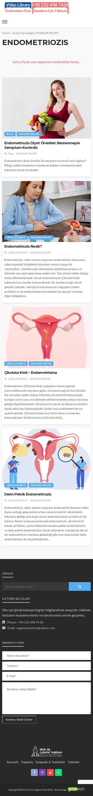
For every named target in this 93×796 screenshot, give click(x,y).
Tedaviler (74, 762)
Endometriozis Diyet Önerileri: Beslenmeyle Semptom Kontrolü (42, 145)
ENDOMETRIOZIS (29, 134)
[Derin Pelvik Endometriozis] (46, 459)
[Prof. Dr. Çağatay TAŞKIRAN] (46, 751)
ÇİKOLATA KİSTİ (16, 237)
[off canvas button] (4, 21)
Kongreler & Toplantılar (50, 762)
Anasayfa (12, 762)
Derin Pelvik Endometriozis (27, 494)
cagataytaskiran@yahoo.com (35, 628)
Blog (9, 134)
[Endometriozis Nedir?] (46, 211)
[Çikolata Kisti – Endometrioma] (46, 337)
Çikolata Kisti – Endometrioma (30, 372)
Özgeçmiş (27, 762)
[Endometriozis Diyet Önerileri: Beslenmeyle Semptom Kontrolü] (46, 108)
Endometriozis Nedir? (23, 246)
